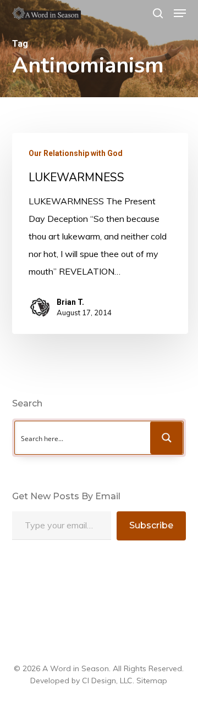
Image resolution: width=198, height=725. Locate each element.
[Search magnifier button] (166, 437)
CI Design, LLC (107, 680)
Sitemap (151, 680)
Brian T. (70, 302)
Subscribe (151, 525)
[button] (180, 13)
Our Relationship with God (76, 153)
